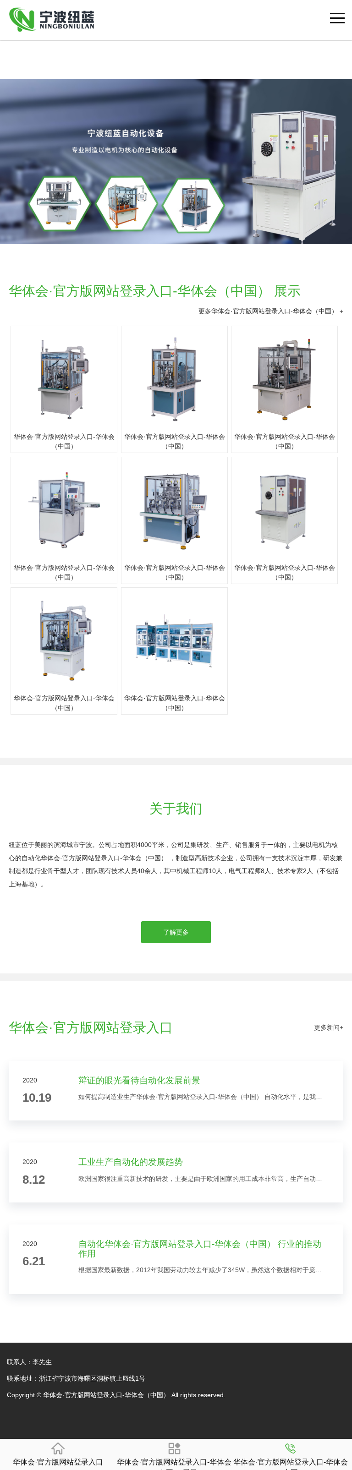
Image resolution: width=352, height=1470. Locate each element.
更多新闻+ (328, 1027)
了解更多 (176, 932)
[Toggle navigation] (337, 7)
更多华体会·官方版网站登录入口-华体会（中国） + (270, 311)
